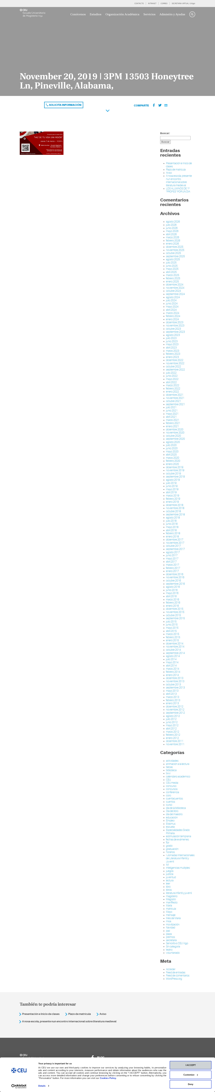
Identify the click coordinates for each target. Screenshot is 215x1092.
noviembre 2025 (175, 250)
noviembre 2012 (175, 709)
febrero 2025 (173, 278)
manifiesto (171, 902)
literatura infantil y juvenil (179, 893)
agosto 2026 (173, 221)
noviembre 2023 (175, 325)
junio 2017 (172, 555)
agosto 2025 (173, 259)
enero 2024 (172, 319)
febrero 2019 (173, 498)
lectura (169, 880)
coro (168, 795)
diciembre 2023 (174, 322)
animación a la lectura (177, 764)
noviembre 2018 (175, 508)
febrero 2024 (173, 316)
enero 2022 (172, 391)
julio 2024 (171, 300)
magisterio (171, 896)
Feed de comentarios (177, 975)
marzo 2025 (172, 275)
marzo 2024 (172, 313)
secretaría (171, 940)
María (169, 905)
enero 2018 (172, 536)
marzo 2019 (172, 495)
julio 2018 (171, 520)
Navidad (170, 927)
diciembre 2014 (174, 643)
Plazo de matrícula (176, 169)
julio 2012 (171, 719)
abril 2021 (171, 416)
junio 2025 (172, 265)
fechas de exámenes (177, 839)
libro (168, 886)
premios (170, 937)
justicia (169, 874)
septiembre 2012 (175, 712)
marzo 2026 (172, 237)
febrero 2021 (173, 423)
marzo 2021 (172, 420)
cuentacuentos (174, 798)
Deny (190, 1084)
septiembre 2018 (175, 514)
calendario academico (178, 776)
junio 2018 (172, 523)
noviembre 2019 (175, 470)
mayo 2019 (172, 489)
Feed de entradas (175, 972)
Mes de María (173, 918)
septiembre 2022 (175, 369)
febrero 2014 (173, 671)
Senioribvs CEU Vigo (177, 943)
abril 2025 (171, 272)
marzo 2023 (172, 350)
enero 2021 (172, 426)
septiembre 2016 (175, 583)
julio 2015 (171, 621)
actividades (172, 760)
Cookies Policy (108, 1078)
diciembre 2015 (174, 608)
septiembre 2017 (175, 549)
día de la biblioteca (176, 808)
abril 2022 (171, 382)
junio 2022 (172, 375)
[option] (107, 51)
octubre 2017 (173, 545)
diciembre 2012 (174, 706)
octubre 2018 (173, 511)
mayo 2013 (172, 690)
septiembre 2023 (175, 331)
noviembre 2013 (175, 681)
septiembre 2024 (175, 294)
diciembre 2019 (174, 467)
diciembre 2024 (174, 284)
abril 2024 (171, 309)
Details (41, 1086)
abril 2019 (171, 492)
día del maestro (174, 814)
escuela (170, 826)
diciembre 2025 (174, 246)
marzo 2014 (172, 668)
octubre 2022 (173, 366)
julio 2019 (171, 483)
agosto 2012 (173, 716)
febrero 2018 (173, 533)
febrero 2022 (173, 388)
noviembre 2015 (175, 612)
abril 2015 (171, 631)
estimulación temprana (178, 836)
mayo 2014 (172, 662)
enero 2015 (172, 640)
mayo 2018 (172, 527)
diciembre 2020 (174, 429)
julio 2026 (171, 224)
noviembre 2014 (175, 646)
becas (169, 767)
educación (172, 817)
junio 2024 (172, 303)
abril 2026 (171, 234)
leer (168, 883)
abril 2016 (171, 596)
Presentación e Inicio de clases (41, 1014)
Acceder (170, 969)
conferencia (172, 792)
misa (168, 921)
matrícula (171, 908)
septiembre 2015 (175, 618)
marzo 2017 (172, 564)
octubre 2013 (173, 684)
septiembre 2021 (175, 404)
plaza (169, 934)
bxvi (168, 773)
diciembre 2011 (174, 741)
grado (169, 845)
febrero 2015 (173, 637)
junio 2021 (172, 410)
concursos (172, 789)
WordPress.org (174, 978)
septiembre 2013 (175, 687)
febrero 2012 (173, 734)
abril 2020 (171, 454)
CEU (168, 779)
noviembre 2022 (175, 363)
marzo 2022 (172, 385)
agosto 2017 (173, 552)
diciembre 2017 (174, 539)
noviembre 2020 (175, 432)
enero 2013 (172, 703)
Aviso (169, 172)
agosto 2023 (173, 335)
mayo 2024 (172, 306)
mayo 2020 (172, 451)
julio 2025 (171, 262)
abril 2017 (171, 561)
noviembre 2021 (175, 398)
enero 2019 (172, 501)
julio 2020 (171, 445)
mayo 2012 (172, 725)
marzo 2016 (172, 599)
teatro (169, 949)
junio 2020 (172, 448)
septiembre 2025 (175, 256)
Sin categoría (173, 946)
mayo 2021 (172, 413)
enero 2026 (172, 243)
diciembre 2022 (174, 360)
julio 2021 (171, 407)
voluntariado (173, 952)
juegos (169, 871)
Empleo (170, 820)
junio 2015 (172, 624)
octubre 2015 (173, 615)
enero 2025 (172, 281)
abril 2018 (171, 530)
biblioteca (171, 770)
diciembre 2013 (174, 678)
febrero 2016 (173, 602)
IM (167, 864)
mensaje (171, 915)
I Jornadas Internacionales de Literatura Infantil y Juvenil (180, 858)
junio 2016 (172, 590)
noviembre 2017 (175, 542)
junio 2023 (172, 341)
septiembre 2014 (175, 653)
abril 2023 (171, 347)
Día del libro (172, 811)
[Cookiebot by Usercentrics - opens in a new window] (19, 1086)
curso (169, 804)
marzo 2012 (172, 731)
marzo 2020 (172, 457)
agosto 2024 (173, 297)
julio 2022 (171, 372)
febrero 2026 (173, 240)
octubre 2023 (173, 328)
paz (168, 930)
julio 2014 (171, 659)
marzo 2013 (172, 697)
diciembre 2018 (174, 505)
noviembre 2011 (175, 744)
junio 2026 (172, 228)
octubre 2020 (173, 435)
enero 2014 (172, 675)
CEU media (172, 782)
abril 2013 (171, 693)
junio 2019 (172, 486)
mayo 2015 (172, 627)
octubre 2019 (173, 473)
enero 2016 (172, 605)
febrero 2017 (173, 568)
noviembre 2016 (175, 577)
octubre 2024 (173, 290)
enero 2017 (172, 571)
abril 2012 (171, 728)
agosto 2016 (173, 586)
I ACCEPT (191, 1065)
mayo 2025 (172, 268)
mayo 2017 (172, 558)
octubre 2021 (173, 401)
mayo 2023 (172, 344)
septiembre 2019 (175, 476)
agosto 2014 (173, 656)
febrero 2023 (173, 353)
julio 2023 (171, 338)
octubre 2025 (173, 253)
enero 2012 (172, 738)
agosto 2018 (173, 517)
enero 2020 (172, 464)
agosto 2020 (173, 442)
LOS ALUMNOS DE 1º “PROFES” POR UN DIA (178, 190)
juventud (171, 877)
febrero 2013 (173, 700)
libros (169, 889)
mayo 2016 (172, 593)
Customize (188, 1074)
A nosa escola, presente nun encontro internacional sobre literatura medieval (179, 180)
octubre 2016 (173, 580)
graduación (172, 849)
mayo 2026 (172, 231)
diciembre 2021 (174, 394)
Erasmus (171, 823)
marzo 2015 (172, 634)
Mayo (169, 911)
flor (167, 842)
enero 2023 (172, 357)
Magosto (171, 899)
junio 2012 (172, 722)
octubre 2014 (173, 649)
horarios (170, 852)
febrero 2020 (173, 460)
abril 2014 (171, 665)
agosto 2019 (173, 479)
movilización (172, 924)
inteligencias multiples (178, 867)
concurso (171, 786)
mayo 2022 (172, 379)
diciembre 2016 (174, 574)
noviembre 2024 (175, 287)
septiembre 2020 (175, 438)
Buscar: (165, 133)
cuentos (170, 801)
